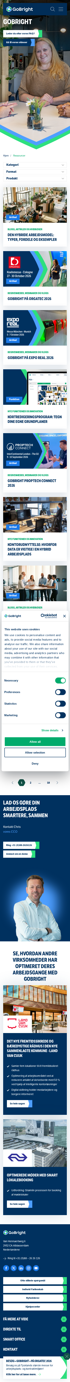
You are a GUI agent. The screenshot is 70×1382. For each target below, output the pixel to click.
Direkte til (12, 1329)
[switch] (60, 692)
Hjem (6, 155)
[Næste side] (57, 782)
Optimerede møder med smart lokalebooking (32, 1177)
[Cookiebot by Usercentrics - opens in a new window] (42, 616)
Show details (49, 730)
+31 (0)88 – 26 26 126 (28, 1258)
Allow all (35, 741)
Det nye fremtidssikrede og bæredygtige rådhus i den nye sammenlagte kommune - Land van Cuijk (32, 1048)
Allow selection (35, 752)
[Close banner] (64, 616)
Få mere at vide (15, 1319)
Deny (35, 763)
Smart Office (14, 1339)
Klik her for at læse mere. (21, 1374)
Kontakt (10, 1349)
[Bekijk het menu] (61, 9)
